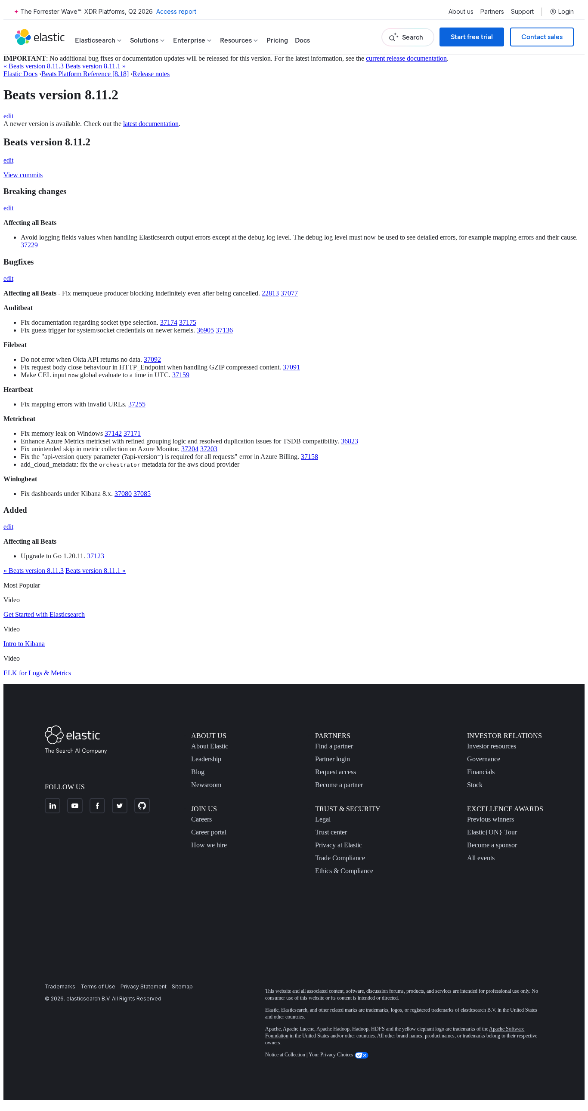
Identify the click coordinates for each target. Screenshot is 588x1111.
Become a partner (339, 784)
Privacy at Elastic (338, 845)
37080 (123, 493)
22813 (270, 293)
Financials (481, 772)
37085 (142, 493)
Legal (323, 819)
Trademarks (60, 986)
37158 (309, 456)
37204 (189, 448)
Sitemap (182, 986)
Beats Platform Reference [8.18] (85, 73)
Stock (475, 784)
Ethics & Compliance (344, 870)
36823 (349, 441)
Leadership (206, 759)
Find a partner (334, 746)
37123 (95, 556)
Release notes (151, 73)
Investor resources (491, 746)
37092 (152, 359)
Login (566, 11)
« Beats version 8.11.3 (33, 66)
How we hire (209, 845)
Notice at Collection (285, 1055)
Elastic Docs (20, 73)
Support (522, 12)
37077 (289, 293)
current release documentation (406, 58)
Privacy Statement (144, 986)
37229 (29, 245)
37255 (136, 404)
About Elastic (209, 746)
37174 (168, 322)
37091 (291, 367)
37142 (113, 433)
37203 (208, 448)
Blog (197, 772)
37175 (187, 322)
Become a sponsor (492, 845)
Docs (302, 40)
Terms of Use (97, 986)
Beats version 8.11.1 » (95, 66)
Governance (483, 759)
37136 (224, 330)
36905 (205, 330)
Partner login (332, 759)
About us (461, 12)
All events (481, 858)
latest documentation (151, 123)
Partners (492, 12)
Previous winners (490, 819)
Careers (201, 819)
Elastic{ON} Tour (492, 832)
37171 (132, 433)
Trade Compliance (340, 858)
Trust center (331, 832)
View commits (23, 174)
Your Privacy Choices (332, 1055)
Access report (176, 11)
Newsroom (206, 784)
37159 (180, 375)
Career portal (208, 832)
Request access (335, 772)
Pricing (277, 40)
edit (8, 116)
